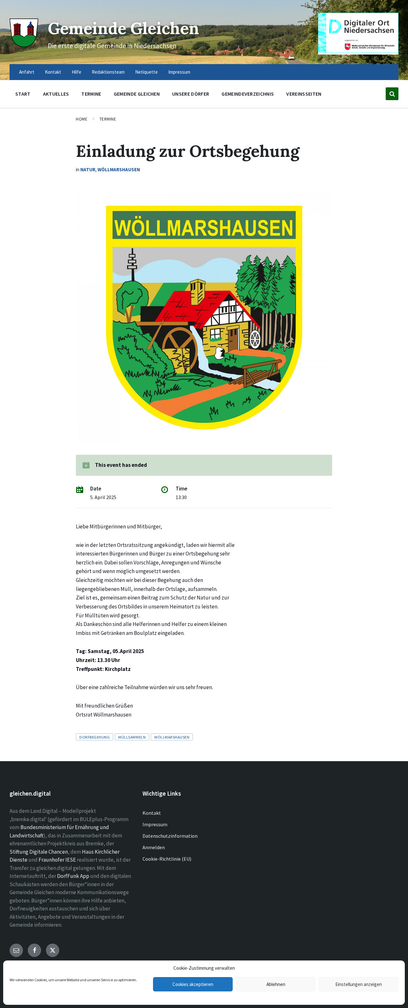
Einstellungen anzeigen (358, 984)
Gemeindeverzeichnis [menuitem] (248, 94)
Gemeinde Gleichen (123, 28)
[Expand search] (392, 93)
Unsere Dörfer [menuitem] (190, 94)
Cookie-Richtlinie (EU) (166, 859)
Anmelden (153, 847)
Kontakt (151, 813)
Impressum (154, 824)
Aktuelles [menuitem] (56, 94)
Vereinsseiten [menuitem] (303, 94)
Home (81, 119)
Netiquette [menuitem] (146, 72)
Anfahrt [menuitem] (26, 72)
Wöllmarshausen (119, 169)
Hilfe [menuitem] (76, 72)
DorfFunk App (73, 875)
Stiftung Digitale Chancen (39, 851)
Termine (107, 119)
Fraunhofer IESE (57, 859)
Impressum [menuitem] (179, 72)
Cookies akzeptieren (192, 984)
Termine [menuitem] (91, 94)
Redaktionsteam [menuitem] (108, 72)
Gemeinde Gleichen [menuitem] (137, 94)
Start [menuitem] (23, 94)
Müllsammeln (132, 736)
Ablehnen (275, 984)
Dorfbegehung (94, 736)
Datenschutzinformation (170, 836)
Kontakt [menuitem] (53, 72)
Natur (87, 169)
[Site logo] (24, 45)
